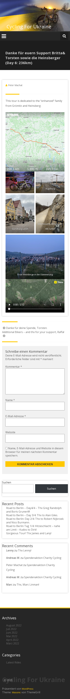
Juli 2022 (11, 629)
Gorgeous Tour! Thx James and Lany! (28, 533)
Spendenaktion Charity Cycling (42, 558)
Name (10, 400)
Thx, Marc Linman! (28, 584)
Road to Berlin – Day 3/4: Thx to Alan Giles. (32, 515)
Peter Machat (15, 85)
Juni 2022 (11, 632)
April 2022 (12, 640)
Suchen (6, 482)
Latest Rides (13, 662)
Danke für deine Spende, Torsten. (26, 328)
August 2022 (13, 625)
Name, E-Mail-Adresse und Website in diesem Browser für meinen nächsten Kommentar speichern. (34, 451)
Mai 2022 (11, 636)
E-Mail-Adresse (15, 416)
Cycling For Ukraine (29, 26)
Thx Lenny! (24, 550)
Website (10, 432)
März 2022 (12, 643)
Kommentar (13, 366)
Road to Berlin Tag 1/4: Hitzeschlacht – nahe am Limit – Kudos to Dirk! (33, 527)
